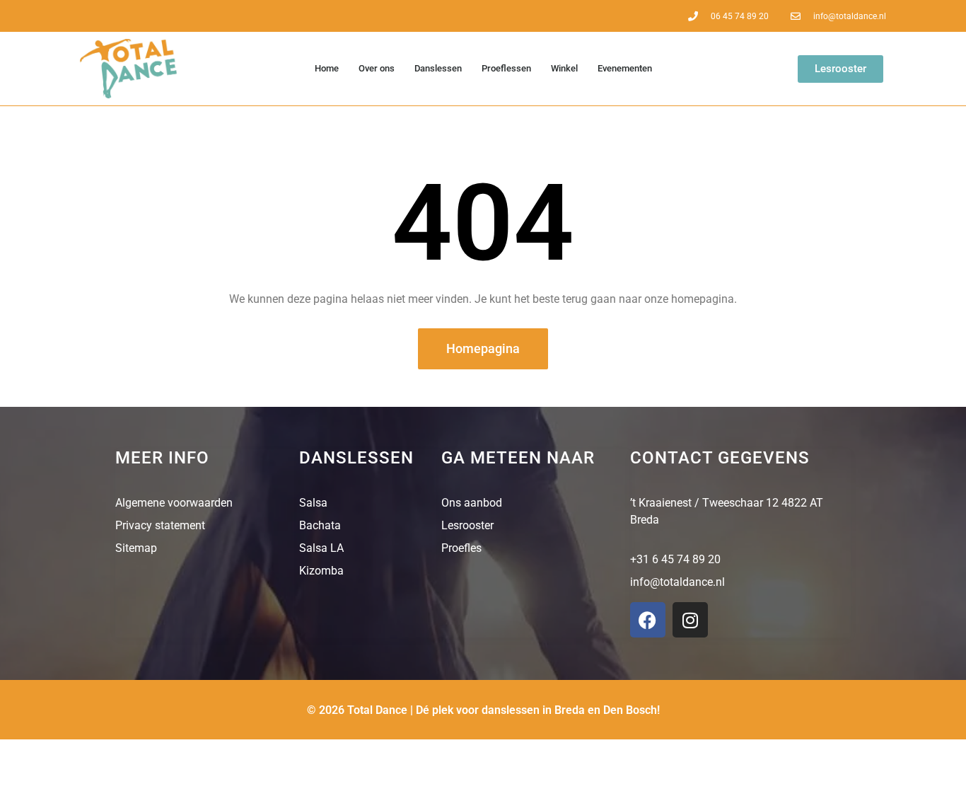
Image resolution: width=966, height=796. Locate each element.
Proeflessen (506, 68)
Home (327, 68)
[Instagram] (690, 620)
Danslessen (438, 68)
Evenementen (625, 68)
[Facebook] (647, 620)
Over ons (377, 68)
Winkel (564, 68)
